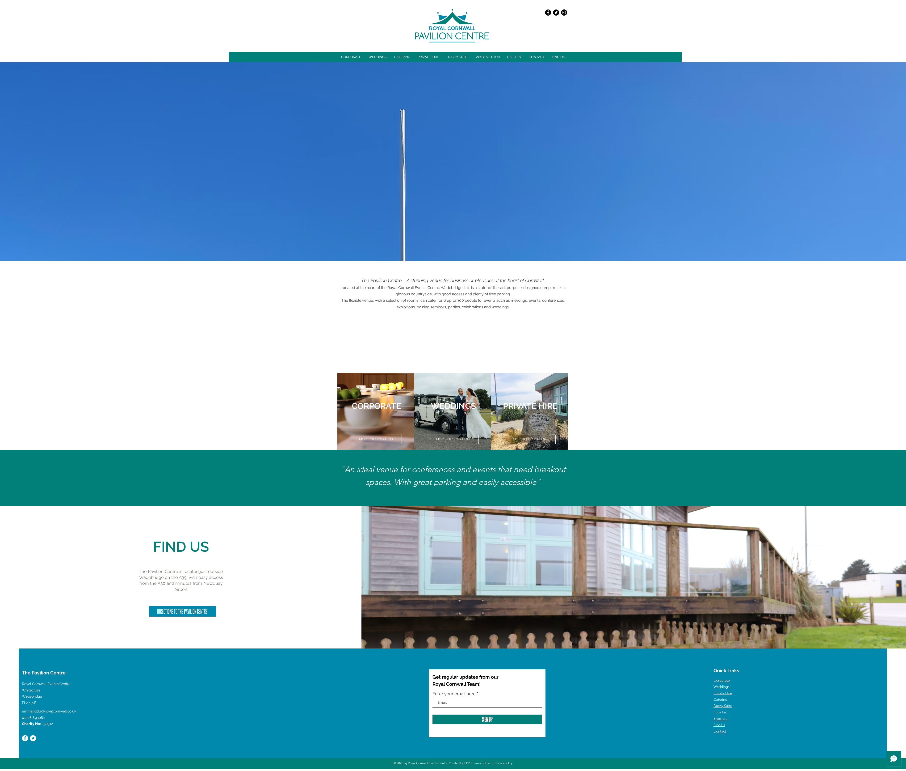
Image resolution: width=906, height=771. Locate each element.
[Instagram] (564, 12)
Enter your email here (454, 694)
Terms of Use (482, 763)
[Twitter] (556, 12)
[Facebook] (548, 12)
